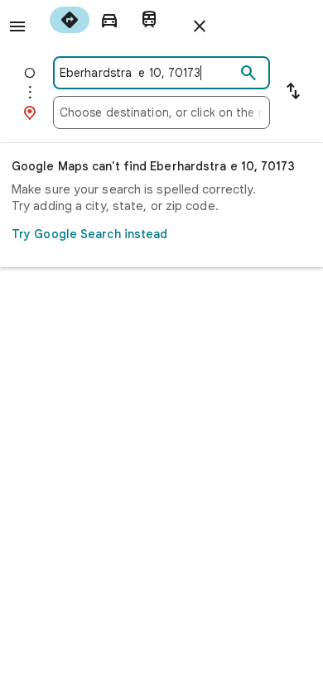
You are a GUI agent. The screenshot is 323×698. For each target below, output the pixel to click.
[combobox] (147, 72)
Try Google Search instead (90, 234)
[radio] (69, 19)
